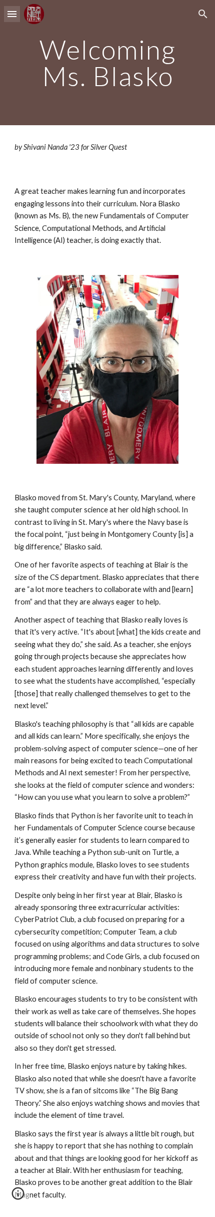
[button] (12, 14)
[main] (107, 63)
